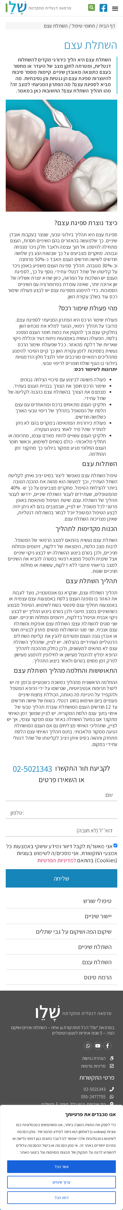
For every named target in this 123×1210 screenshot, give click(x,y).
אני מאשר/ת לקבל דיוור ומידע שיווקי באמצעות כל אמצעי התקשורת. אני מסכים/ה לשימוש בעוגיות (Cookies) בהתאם (61, 853)
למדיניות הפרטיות (56, 860)
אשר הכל (62, 1166)
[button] (115, 8)
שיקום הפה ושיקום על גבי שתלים (74, 931)
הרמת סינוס (98, 977)
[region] (61, 1157)
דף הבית (107, 25)
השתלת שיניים (95, 947)
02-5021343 (32, 768)
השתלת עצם (97, 962)
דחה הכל (62, 1197)
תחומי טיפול (83, 25)
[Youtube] (98, 1046)
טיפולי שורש (97, 901)
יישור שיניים (98, 916)
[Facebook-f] (107, 1046)
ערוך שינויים (61, 1182)
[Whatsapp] (88, 1046)
